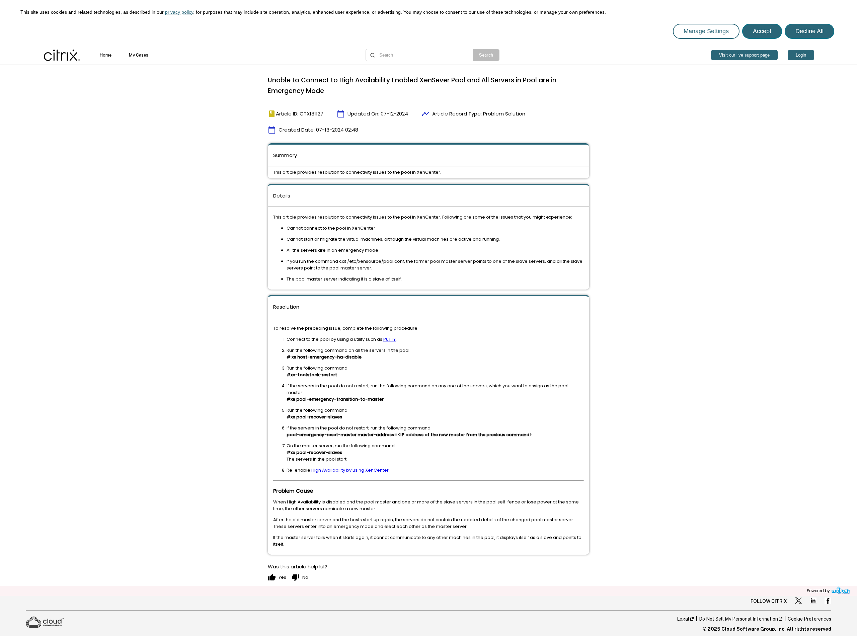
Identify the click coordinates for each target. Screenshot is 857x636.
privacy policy (179, 12)
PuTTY (389, 339)
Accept (762, 31)
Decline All (809, 31)
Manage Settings (706, 31)
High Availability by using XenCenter (350, 470)
